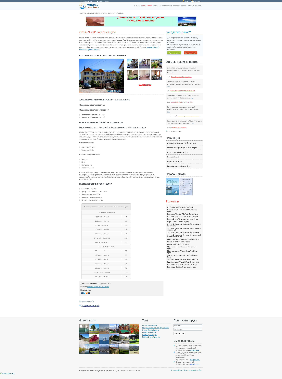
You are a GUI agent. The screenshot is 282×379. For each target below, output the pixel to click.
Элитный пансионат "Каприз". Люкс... (181, 77)
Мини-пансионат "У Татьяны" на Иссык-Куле (182, 247)
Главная (83, 13)
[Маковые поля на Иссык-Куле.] (134, 333)
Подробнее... (195, 350)
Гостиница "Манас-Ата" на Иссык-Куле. (182, 264)
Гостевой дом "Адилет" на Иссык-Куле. (182, 102)
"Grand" (153, 47)
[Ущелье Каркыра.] (84, 343)
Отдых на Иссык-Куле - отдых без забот (186, 370)
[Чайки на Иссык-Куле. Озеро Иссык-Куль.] (104, 333)
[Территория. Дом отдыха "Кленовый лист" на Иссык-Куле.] (114, 333)
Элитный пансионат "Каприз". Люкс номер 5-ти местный (184, 229)
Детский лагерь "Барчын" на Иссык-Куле (182, 259)
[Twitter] (84, 292)
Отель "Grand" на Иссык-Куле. (179, 241)
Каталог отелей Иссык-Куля (98, 286)
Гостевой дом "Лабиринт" (179, 127)
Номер (144, 330)
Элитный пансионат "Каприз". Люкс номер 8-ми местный (184, 224)
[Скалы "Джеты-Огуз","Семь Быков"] (114, 353)
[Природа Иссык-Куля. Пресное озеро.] (84, 353)
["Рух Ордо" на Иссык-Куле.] (94, 353)
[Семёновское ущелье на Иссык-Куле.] (124, 343)
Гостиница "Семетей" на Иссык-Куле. (181, 267)
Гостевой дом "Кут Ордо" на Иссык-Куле (182, 216)
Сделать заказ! (174, 53)
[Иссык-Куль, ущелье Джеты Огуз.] (94, 343)
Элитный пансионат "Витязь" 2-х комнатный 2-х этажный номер (184, 235)
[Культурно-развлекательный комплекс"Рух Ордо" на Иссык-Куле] (134, 343)
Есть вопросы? (190, 53)
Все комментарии (174, 131)
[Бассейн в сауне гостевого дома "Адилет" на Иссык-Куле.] (84, 333)
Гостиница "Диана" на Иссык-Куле (180, 207)
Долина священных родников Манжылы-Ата (182, 90)
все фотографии (145, 84)
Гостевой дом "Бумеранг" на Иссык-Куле (182, 219)
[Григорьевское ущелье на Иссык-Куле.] (134, 353)
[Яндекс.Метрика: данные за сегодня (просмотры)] (7, 373)
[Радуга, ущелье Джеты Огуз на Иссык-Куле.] (124, 353)
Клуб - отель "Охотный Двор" (178, 221)
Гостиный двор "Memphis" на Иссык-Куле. (183, 262)
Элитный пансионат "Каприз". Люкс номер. (183, 232)
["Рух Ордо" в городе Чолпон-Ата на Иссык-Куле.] (94, 333)
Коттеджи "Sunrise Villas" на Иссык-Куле (182, 214)
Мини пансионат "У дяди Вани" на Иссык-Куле (183, 251)
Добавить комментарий (90, 305)
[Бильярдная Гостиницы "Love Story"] (124, 333)
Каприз (156, 330)
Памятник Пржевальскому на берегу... (188, 116)
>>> (172, 72)
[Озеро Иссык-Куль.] (104, 343)
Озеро (150, 330)
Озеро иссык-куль (149, 332)
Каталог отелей (94, 13)
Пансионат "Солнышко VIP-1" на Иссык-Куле (182, 210)
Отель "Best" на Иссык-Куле (113, 13)
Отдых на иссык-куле (150, 328)
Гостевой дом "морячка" (151, 337)
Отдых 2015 (164, 328)
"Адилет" (89, 49)
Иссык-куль (152, 325)
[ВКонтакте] (82, 292)
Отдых (144, 325)
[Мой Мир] (89, 292)
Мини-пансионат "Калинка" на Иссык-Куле (183, 239)
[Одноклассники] (86, 292)
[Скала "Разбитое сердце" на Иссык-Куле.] (114, 343)
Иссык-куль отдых (149, 334)
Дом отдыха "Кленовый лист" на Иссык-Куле (182, 256)
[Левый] (141, 21)
